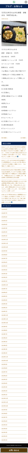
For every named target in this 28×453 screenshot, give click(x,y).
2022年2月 (4, 390)
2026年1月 (4, 235)
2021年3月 (4, 432)
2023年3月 (4, 349)
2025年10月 (4, 247)
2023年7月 (4, 334)
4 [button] (15, 45)
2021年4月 (4, 428)
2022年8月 (4, 368)
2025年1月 (4, 281)
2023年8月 (4, 330)
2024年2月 (4, 307)
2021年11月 (4, 402)
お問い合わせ (14, 450)
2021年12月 (4, 398)
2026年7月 (4, 213)
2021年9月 (4, 409)
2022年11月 (4, 356)
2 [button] (12, 45)
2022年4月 (4, 383)
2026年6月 (4, 217)
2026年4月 (4, 224)
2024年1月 (4, 311)
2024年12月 (4, 285)
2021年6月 (4, 421)
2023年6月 (4, 338)
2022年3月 (4, 387)
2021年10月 (4, 406)
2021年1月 (4, 440)
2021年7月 (4, 417)
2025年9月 (4, 251)
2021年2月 (4, 436)
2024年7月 (4, 288)
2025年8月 (4, 254)
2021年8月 (4, 413)
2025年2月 (4, 277)
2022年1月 (4, 394)
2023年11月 (4, 319)
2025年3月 (4, 273)
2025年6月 (4, 262)
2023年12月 (4, 315)
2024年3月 (4, 303)
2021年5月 (4, 424)
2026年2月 (4, 232)
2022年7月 (4, 372)
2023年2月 (4, 353)
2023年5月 (4, 341)
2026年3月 (4, 228)
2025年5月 (4, 266)
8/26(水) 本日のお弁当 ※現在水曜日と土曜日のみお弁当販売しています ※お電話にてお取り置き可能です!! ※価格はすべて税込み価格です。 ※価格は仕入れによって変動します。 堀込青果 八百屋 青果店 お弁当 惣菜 (13, 173)
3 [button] (14, 45)
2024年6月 (4, 292)
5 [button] (17, 45)
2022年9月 (4, 364)
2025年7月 (4, 258)
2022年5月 (4, 379)
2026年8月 (4, 209)
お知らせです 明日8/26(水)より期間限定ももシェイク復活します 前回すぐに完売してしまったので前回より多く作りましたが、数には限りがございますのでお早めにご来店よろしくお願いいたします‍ (13, 198)
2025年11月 (4, 243)
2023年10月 (4, 322)
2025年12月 (4, 239)
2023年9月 (4, 326)
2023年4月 (4, 345)
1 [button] (11, 45)
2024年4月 (4, 300)
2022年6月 (4, 375)
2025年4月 (4, 269)
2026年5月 (4, 220)
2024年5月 (4, 296)
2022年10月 (4, 360)
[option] (14, 34)
